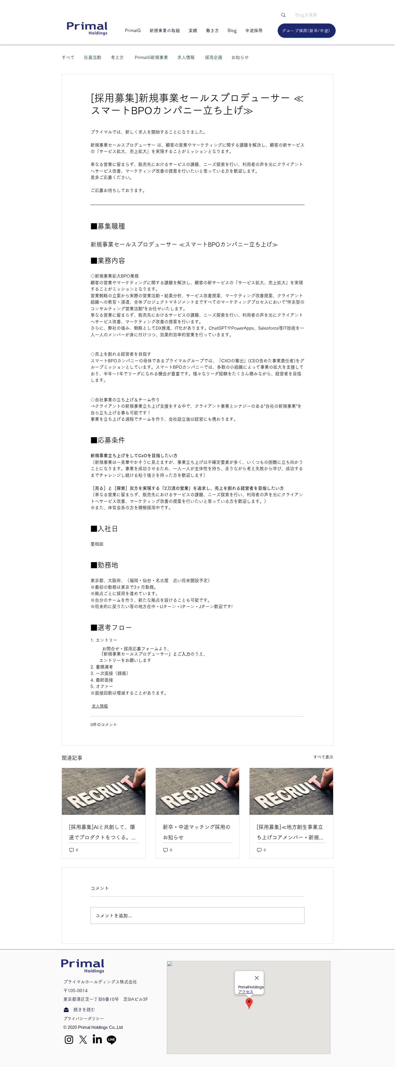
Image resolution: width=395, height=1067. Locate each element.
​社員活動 (92, 57)
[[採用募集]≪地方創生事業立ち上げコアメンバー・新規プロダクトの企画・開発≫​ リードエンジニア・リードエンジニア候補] (291, 791)
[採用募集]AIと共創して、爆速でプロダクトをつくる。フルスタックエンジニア (102, 833)
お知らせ (240, 57)
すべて (68, 57)
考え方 (117, 57)
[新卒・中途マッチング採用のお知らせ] (197, 791)
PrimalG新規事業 (151, 57)
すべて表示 (323, 757)
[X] (83, 1039)
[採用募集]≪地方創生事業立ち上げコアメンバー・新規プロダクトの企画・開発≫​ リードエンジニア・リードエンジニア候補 (291, 833)
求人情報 (186, 57)
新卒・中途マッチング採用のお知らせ (196, 832)
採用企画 (213, 57)
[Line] (111, 1039)
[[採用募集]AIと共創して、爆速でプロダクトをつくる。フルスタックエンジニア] (103, 791)
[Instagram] (69, 1039)
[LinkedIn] (97, 1039)
